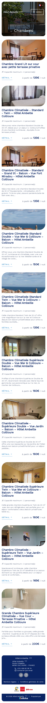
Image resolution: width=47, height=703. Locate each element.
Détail (6, 78)
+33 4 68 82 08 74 (24, 668)
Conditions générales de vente (31, 682)
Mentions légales (10, 682)
